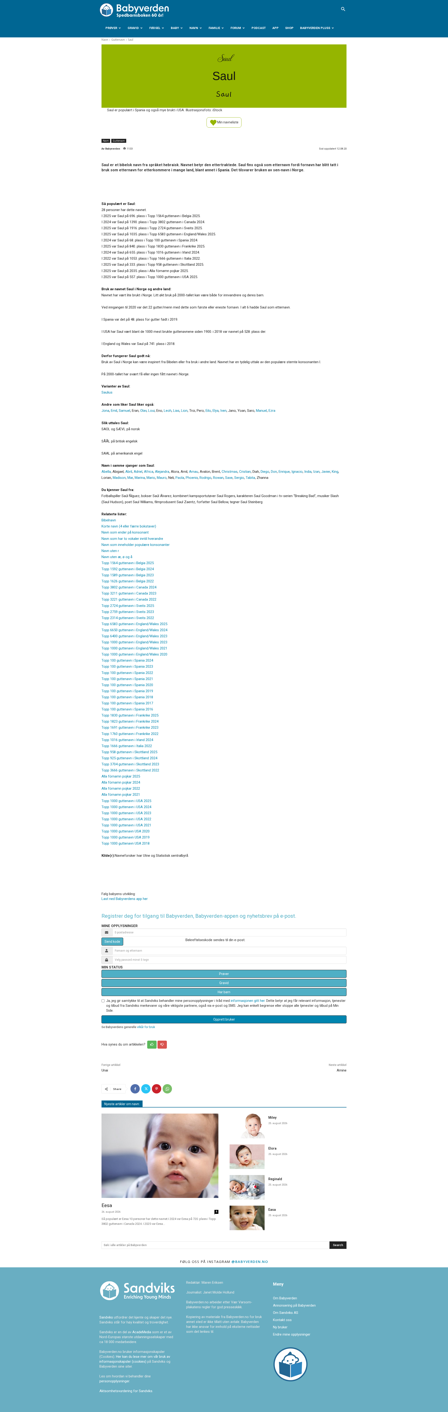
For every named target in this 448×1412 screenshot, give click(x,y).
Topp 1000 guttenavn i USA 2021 (126, 825)
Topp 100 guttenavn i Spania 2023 (127, 666)
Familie (214, 28)
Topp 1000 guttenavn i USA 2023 (126, 813)
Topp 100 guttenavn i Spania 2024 (127, 660)
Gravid (133, 28)
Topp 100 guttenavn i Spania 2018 (127, 697)
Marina (140, 478)
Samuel (124, 411)
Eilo (208, 411)
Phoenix (192, 478)
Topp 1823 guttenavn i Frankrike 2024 (130, 721)
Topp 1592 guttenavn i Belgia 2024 (128, 569)
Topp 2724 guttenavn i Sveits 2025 (128, 606)
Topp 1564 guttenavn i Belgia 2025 (128, 563)
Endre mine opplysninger (291, 1334)
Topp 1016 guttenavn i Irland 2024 (127, 740)
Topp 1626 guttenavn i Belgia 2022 (128, 581)
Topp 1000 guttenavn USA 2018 (126, 843)
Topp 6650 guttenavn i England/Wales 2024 (134, 630)
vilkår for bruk (146, 1027)
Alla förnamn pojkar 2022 (121, 788)
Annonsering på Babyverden (294, 1305)
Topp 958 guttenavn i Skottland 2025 (129, 752)
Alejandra (162, 471)
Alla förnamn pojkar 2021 (121, 794)
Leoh (168, 411)
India (308, 471)
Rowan (218, 478)
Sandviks (106, 1317)
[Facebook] (135, 1088)
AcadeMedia (142, 1332)
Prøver (111, 28)
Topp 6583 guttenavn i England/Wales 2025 (134, 624)
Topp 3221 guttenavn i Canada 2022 (129, 599)
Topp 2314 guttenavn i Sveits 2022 (128, 618)
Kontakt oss (282, 1320)
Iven (223, 411)
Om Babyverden (285, 1298)
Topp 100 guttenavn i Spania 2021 (127, 679)
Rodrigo (205, 478)
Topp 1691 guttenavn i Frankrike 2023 (130, 727)
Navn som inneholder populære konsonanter (136, 545)
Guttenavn (118, 40)
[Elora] (247, 1156)
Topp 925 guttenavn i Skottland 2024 (129, 758)
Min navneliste (227, 122)
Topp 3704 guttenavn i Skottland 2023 (130, 764)
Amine (341, 1070)
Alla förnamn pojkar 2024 (121, 782)
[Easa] (247, 1218)
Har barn (224, 992)
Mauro (162, 478)
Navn (193, 28)
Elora (272, 1148)
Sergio (239, 478)
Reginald (275, 1179)
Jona (105, 411)
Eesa (107, 1205)
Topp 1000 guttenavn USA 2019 (126, 837)
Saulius (107, 392)
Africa (148, 471)
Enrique (284, 471)
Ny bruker (280, 1327)
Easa (272, 1209)
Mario (151, 478)
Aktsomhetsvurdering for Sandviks (125, 1391)
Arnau (193, 471)
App (275, 28)
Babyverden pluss (315, 28)
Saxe (229, 478)
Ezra (272, 411)
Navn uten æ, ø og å (117, 557)
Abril (128, 471)
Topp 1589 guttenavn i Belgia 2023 (128, 575)
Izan (316, 471)
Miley (272, 1117)
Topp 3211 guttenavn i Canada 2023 (129, 593)
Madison (119, 478)
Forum (236, 28)
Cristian (245, 471)
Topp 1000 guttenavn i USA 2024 (126, 807)
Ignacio (297, 471)
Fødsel (154, 28)
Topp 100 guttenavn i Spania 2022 (127, 673)
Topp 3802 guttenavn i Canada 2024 (129, 587)
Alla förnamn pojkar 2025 (121, 776)
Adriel (138, 471)
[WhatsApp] (167, 1088)
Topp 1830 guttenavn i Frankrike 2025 (130, 715)
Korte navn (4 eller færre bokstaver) (129, 526)
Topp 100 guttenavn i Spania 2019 (127, 691)
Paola (179, 478)
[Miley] (247, 1126)
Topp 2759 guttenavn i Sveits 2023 (128, 612)
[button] (343, 9)
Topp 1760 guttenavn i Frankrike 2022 (130, 734)
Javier (325, 471)
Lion (184, 411)
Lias (176, 411)
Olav (143, 411)
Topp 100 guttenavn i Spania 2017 (127, 703)
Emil (114, 411)
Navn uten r (110, 551)
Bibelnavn (109, 520)
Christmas (230, 471)
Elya (216, 411)
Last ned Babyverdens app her (125, 899)
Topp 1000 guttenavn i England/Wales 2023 (134, 642)
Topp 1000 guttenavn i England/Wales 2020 (134, 654)
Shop (289, 28)
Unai (105, 1070)
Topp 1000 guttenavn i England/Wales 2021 (134, 648)
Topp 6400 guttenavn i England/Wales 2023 (134, 636)
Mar (130, 478)
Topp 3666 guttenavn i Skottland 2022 (130, 770)
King (335, 471)
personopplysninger (114, 1381)
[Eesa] (160, 1156)
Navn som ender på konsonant (125, 532)
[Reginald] (247, 1187)
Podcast (259, 28)
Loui (151, 411)
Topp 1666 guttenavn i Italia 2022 (127, 746)
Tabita (250, 478)
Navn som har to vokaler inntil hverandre (132, 539)
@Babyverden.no (249, 1261)
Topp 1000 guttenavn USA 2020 (126, 831)
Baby (175, 28)
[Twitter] (145, 1088)
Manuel (261, 411)
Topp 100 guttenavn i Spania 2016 (127, 709)
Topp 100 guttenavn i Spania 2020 (127, 685)
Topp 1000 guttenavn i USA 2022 (126, 819)
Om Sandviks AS (285, 1313)
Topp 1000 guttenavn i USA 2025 (126, 801)
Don (274, 471)
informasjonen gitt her (248, 1001)
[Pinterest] (156, 1088)
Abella (106, 471)
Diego (265, 471)
